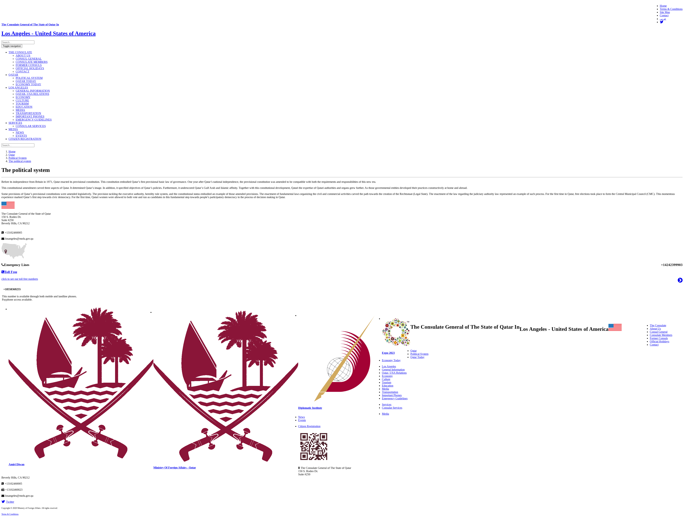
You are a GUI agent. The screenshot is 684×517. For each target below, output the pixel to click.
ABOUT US (23, 55)
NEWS (20, 132)
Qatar (12, 154)
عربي (663, 18)
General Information (393, 369)
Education (387, 385)
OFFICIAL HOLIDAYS (30, 68)
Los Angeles (389, 366)
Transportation (390, 392)
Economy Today (391, 360)
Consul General (658, 331)
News (301, 416)
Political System (18, 157)
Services (386, 404)
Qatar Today (417, 357)
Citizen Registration (309, 426)
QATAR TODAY (26, 81)
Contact (664, 15)
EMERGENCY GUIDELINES (34, 119)
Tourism (386, 382)
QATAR (13, 74)
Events (302, 420)
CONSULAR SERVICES (31, 126)
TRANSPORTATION (28, 113)
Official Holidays (659, 341)
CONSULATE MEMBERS (32, 61)
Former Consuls (659, 338)
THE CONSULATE (20, 52)
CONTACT (22, 71)
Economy (387, 376)
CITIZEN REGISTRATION (25, 138)
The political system (20, 161)
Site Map (665, 12)
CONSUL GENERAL (29, 58)
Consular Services (392, 407)
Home (663, 5)
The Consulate (658, 325)
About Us (655, 328)
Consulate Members (661, 335)
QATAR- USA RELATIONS (32, 93)
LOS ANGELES (18, 87)
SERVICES (15, 122)
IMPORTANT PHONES (30, 116)
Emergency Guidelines (395, 398)
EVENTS (21, 135)
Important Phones (392, 395)
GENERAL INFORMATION (33, 90)
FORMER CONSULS (29, 65)
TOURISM (22, 103)
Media (385, 388)
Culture (386, 379)
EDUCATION (24, 106)
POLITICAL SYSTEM (29, 77)
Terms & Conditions (671, 9)
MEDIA (20, 110)
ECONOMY (23, 97)
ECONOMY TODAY (28, 84)
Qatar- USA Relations (394, 372)
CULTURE (22, 100)
